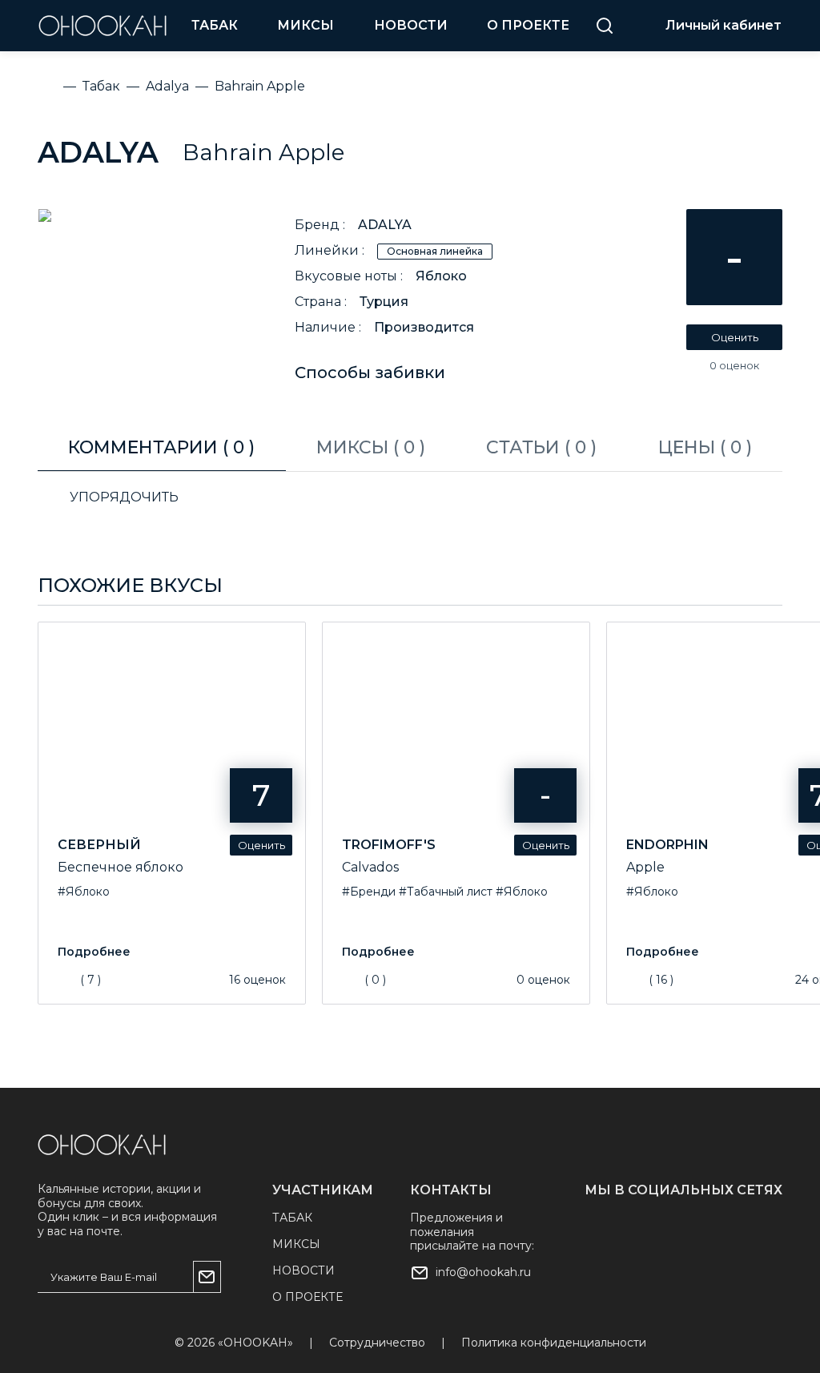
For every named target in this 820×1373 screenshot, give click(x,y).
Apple (645, 867)
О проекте (528, 25)
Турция (384, 301)
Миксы (305, 25)
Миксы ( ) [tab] (370, 447)
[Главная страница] (102, 1145)
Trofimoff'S (389, 844)
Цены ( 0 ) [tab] (705, 447)
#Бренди (369, 891)
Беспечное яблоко (120, 867)
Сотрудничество (377, 1343)
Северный (99, 844)
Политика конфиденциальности (553, 1343)
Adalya (98, 152)
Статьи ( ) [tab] (541, 447)
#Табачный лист (445, 891)
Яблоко (441, 276)
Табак (214, 25)
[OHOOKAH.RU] (102, 26)
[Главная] (47, 86)
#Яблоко (84, 891)
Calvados (370, 867)
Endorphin (667, 844)
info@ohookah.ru (483, 1272)
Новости (411, 25)
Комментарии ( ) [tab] (161, 447)
